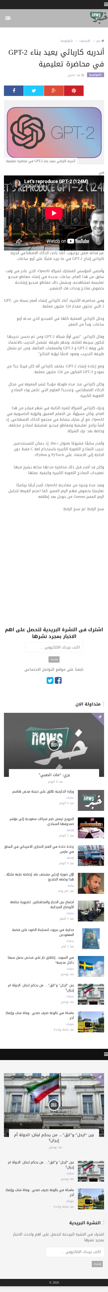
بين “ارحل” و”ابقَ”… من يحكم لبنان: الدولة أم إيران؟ (41, 987)
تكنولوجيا (67, 41)
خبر (98, 41)
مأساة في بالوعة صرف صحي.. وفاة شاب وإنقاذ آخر (39, 1015)
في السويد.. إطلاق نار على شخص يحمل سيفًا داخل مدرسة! (41, 960)
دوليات (70, 968)
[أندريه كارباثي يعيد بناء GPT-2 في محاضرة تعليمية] (54, 132)
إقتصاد (70, 830)
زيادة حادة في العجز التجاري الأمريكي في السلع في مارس (39, 849)
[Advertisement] (54, 572)
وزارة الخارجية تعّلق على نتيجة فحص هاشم (43, 791)
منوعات (70, 1024)
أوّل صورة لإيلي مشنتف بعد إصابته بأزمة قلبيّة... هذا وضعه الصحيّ (39, 877)
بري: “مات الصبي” (54, 774)
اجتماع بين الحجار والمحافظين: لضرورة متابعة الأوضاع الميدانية (42, 904)
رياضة (71, 885)
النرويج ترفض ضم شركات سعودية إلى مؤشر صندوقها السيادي (42, 821)
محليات (70, 797)
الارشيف (84, 41)
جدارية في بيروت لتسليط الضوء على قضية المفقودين (43, 932)
